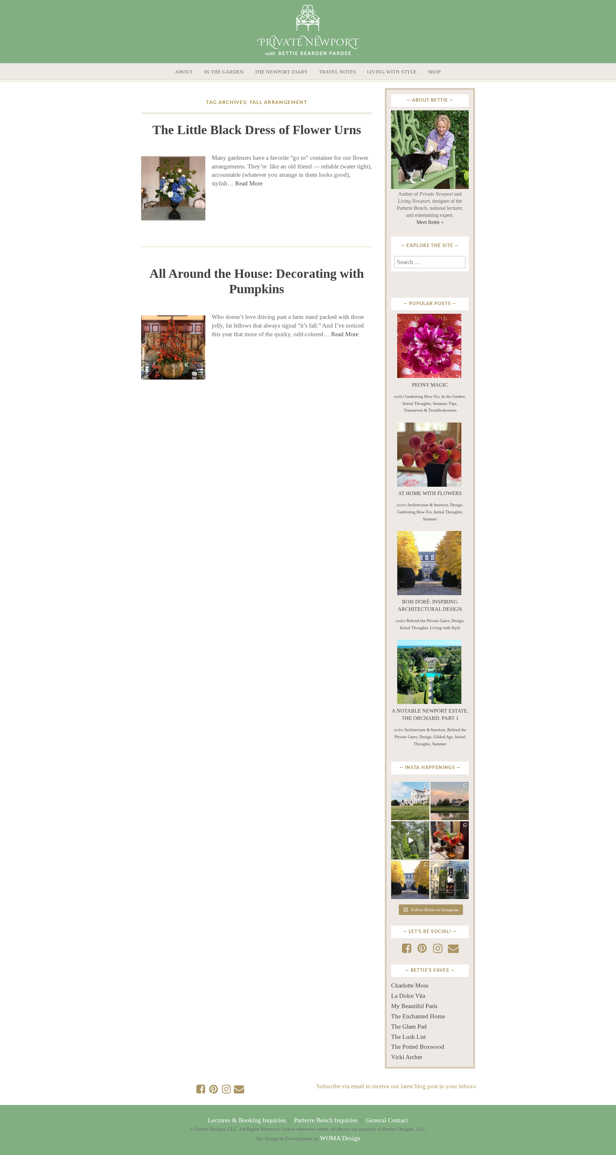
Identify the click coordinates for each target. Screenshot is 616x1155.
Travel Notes (337, 71)
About (184, 71)
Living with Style (392, 71)
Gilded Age (443, 736)
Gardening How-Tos (422, 396)
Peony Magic (430, 385)
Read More (248, 183)
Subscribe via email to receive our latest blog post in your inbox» (396, 1086)
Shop (434, 71)
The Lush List (408, 1036)
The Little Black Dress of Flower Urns (256, 130)
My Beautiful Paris (414, 1006)
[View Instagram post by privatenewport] (425, 816)
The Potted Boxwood (417, 1046)
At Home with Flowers (430, 493)
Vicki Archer (406, 1057)
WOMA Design (340, 1138)
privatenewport (409, 788)
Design (456, 504)
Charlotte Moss (409, 985)
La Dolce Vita (408, 995)
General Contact (386, 1120)
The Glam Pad (409, 1026)
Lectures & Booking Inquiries (247, 1120)
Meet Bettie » (430, 222)
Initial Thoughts (417, 403)
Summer (440, 403)
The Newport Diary (281, 71)
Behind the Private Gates (427, 620)
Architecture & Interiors (427, 504)
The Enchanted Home (418, 1016)
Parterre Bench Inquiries (325, 1120)
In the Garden (224, 71)
